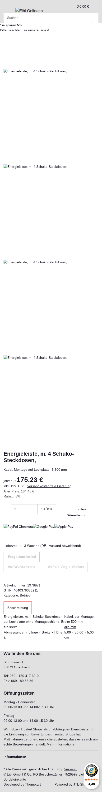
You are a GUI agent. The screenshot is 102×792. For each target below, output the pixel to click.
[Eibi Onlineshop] (29, 11)
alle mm (70, 627)
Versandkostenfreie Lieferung (49, 486)
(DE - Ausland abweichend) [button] (60, 546)
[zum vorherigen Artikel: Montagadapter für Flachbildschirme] (15, 41)
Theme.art (33, 784)
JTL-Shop (80, 784)
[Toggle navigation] (9, 12)
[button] (71, 6)
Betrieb (25, 595)
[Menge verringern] (7, 509)
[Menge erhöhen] (41, 519)
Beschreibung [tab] (17, 608)
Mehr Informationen (61, 744)
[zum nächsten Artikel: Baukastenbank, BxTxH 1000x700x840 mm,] (7, 41)
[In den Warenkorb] (7, 56)
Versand (70, 769)
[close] (7, 64)
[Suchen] (94, 18)
